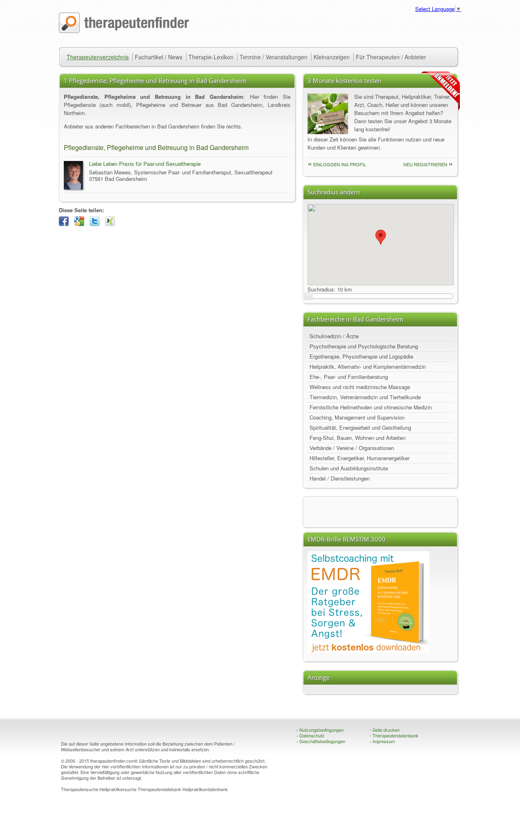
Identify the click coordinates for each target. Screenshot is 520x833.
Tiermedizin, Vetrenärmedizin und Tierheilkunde (365, 397)
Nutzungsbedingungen (320, 729)
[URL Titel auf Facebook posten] (66, 224)
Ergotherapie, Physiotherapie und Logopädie (361, 356)
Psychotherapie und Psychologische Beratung (364, 346)
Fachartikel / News (158, 57)
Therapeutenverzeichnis (98, 57)
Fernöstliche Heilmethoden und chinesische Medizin (371, 407)
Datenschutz (311, 735)
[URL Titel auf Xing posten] (112, 224)
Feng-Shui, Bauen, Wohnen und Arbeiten (357, 438)
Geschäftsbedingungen (321, 741)
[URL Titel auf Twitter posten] (97, 224)
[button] (380, 237)
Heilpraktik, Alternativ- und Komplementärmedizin (368, 366)
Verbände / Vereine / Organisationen (352, 448)
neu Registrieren (425, 164)
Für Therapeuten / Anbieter (391, 57)
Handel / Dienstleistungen (340, 478)
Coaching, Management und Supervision (357, 417)
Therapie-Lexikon (211, 57)
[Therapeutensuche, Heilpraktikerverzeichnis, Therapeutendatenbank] (124, 31)
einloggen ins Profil (339, 164)
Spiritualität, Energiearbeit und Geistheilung (360, 427)
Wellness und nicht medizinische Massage (360, 387)
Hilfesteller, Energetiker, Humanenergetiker (360, 458)
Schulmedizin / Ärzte (334, 336)
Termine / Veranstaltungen (274, 57)
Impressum (382, 741)
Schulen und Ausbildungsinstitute (349, 468)
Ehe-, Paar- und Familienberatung (349, 377)
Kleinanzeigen (332, 57)
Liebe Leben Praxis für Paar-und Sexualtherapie (145, 163)
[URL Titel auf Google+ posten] (81, 224)
